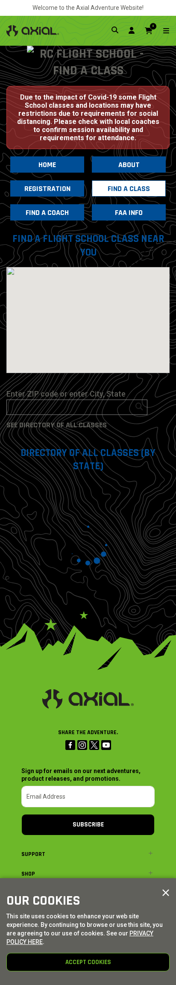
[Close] (166, 893)
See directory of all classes (56, 425)
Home (47, 165)
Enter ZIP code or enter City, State (66, 394)
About (129, 165)
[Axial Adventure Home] (32, 31)
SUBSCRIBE (88, 824)
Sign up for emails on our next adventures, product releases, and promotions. (81, 774)
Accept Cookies (88, 962)
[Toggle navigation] (161, 30)
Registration (47, 189)
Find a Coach (47, 213)
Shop (28, 874)
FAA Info (129, 213)
